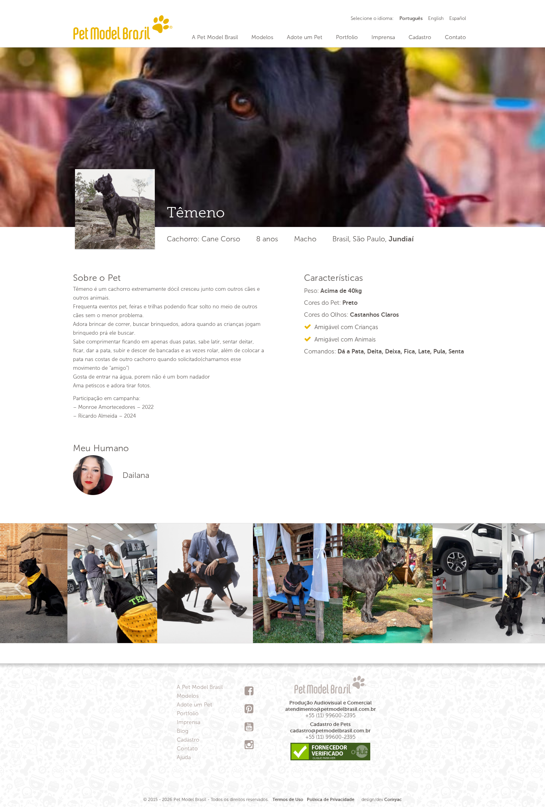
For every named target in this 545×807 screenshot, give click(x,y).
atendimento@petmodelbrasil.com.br (330, 709)
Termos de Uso (287, 799)
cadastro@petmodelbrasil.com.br (330, 731)
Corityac (393, 799)
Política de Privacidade (330, 799)
